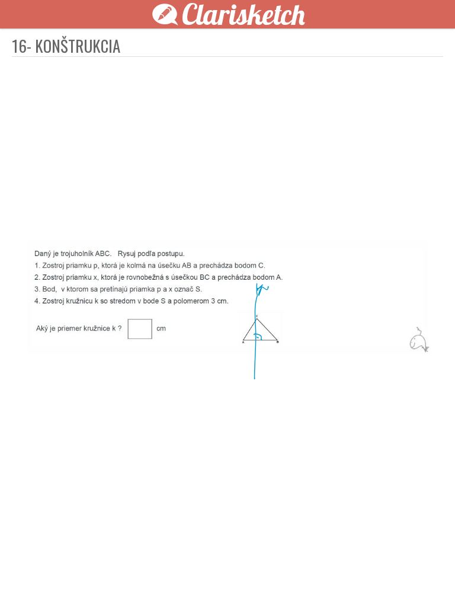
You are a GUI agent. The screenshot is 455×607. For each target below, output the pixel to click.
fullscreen (391, 578)
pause (28, 578)
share (426, 578)
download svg (409, 578)
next (254, 578)
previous (201, 578)
